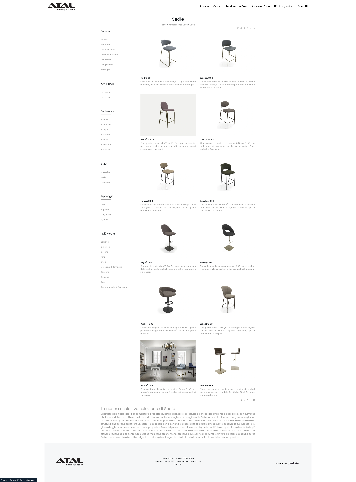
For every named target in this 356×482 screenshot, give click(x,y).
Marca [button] (105, 31)
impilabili (105, 209)
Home (164, 24)
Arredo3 (104, 39)
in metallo (106, 134)
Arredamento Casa (237, 6)
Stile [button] (104, 164)
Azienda (204, 6)
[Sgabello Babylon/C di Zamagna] (227, 176)
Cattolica (105, 247)
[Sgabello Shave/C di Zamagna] (227, 237)
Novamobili (106, 59)
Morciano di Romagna (111, 267)
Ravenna (105, 272)
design (104, 177)
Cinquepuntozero (109, 54)
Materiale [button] (107, 111)
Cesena (104, 252)
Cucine (217, 6)
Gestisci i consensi (28, 480)
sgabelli (104, 219)
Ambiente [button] (108, 84)
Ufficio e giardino (283, 6)
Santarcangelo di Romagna (114, 287)
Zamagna (105, 69)
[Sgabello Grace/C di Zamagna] (168, 361)
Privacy (4, 480)
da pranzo (106, 97)
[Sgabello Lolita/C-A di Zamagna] (168, 115)
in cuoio (104, 119)
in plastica (106, 144)
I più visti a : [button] (108, 234)
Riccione (105, 277)
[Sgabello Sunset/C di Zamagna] (227, 299)
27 (254, 28)
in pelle (104, 139)
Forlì (103, 257)
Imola (103, 262)
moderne (105, 182)
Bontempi (105, 44)
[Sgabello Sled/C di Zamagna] (168, 53)
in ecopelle (106, 124)
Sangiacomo (107, 64)
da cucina (106, 92)
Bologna (105, 242)
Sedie (192, 24)
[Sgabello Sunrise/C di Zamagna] (227, 53)
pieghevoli (106, 214)
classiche (105, 172)
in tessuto (105, 149)
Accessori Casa (261, 6)
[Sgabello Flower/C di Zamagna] (168, 176)
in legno (104, 129)
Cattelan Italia (108, 49)
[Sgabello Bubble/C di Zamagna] (168, 299)
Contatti (303, 6)
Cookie (13, 480)
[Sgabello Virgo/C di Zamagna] (168, 237)
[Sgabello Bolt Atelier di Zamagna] (227, 361)
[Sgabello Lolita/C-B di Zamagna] (227, 115)
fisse (103, 204)
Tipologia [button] (107, 196)
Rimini (104, 282)
